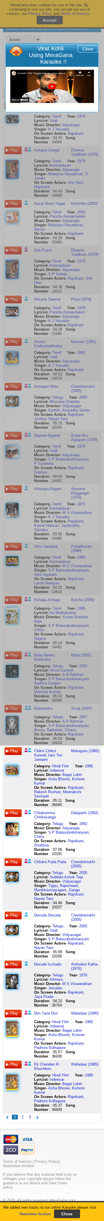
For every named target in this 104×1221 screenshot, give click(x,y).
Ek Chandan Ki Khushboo (46, 1066)
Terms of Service (17, 1161)
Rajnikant (75, 787)
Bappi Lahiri (72, 775)
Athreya (56, 979)
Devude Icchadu (47, 964)
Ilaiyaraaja (70, 828)
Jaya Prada (43, 996)
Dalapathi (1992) (84, 813)
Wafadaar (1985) (85, 1013)
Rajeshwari (69, 885)
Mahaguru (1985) (85, 751)
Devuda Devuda (47, 915)
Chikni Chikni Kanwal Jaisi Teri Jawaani (48, 755)
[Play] (52, 86)
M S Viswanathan (77, 984)
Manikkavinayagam (50, 890)
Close (87, 48)
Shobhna (41, 845)
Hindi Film (60, 766)
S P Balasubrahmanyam (68, 832)
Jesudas (55, 988)
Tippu (52, 885)
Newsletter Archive (35, 1214)
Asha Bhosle (59, 779)
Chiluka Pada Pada (50, 862)
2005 (83, 873)
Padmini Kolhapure (50, 1048)
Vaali (54, 930)
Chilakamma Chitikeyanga (45, 815)
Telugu (57, 824)
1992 (83, 824)
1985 (89, 766)
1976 (83, 975)
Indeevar (57, 770)
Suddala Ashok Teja (66, 877)
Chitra (39, 836)
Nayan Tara (43, 898)
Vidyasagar (71, 881)
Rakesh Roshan (47, 792)
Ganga (74, 890)
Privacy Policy (47, 1161)
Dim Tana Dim (46, 1013)
